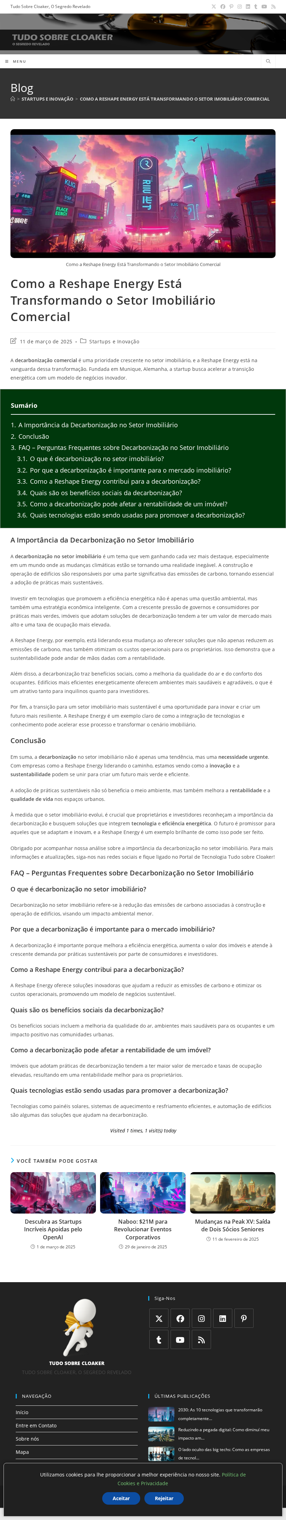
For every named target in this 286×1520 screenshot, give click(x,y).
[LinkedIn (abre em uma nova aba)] (248, 6)
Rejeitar (164, 1498)
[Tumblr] (158, 1339)
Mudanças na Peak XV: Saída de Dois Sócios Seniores (232, 1225)
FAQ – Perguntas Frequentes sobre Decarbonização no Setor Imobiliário (120, 447)
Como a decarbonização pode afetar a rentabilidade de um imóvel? (122, 504)
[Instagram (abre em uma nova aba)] (239, 6)
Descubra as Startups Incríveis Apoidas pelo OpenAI (53, 1229)
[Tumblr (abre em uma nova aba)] (255, 6)
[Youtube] (180, 1339)
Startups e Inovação (114, 341)
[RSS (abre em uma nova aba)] (272, 6)
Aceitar (121, 1498)
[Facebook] (180, 1318)
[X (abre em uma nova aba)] (213, 6)
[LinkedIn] (222, 1318)
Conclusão (30, 436)
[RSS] (201, 1339)
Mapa (22, 1452)
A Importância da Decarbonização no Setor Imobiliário (94, 425)
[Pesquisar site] (268, 61)
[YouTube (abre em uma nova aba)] (264, 6)
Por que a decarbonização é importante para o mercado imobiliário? (124, 470)
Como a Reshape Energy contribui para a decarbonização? (109, 481)
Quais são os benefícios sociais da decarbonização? (99, 493)
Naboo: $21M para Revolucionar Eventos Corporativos (143, 1229)
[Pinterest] (244, 1318)
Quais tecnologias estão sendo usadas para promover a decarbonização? (131, 515)
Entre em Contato (36, 1425)
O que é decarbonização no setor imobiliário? (90, 458)
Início (22, 1412)
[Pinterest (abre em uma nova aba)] (231, 6)
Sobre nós (27, 1438)
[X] (158, 1318)
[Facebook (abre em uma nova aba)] (222, 6)
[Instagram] (201, 1318)
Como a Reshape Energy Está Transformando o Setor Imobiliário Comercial (175, 99)
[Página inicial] (12, 99)
